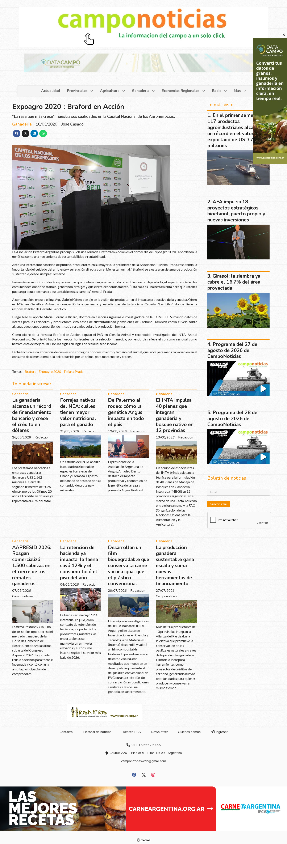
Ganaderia (140, 90)
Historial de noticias (97, 732)
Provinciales (77, 90)
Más (237, 90)
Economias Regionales (181, 90)
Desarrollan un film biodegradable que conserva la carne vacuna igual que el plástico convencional (128, 565)
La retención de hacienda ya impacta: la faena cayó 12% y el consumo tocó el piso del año (79, 562)
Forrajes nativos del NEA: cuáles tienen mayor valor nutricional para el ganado (78, 412)
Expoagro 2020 (50, 371)
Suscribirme (218, 504)
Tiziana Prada (73, 371)
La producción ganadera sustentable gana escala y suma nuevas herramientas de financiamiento (175, 565)
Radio (216, 90)
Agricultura (110, 90)
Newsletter (159, 732)
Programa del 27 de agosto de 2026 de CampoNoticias (232, 350)
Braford (30, 371)
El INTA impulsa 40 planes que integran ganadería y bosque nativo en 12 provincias (175, 415)
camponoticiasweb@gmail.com (143, 761)
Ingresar (221, 732)
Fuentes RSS (131, 732)
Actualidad (50, 90)
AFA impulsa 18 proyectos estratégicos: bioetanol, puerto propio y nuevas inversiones (236, 211)
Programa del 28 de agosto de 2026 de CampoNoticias (232, 418)
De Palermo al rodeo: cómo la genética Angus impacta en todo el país (126, 412)
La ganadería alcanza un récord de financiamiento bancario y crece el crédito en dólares (31, 415)
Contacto (66, 732)
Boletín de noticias (226, 478)
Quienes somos (189, 732)
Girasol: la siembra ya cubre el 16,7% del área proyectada (233, 282)
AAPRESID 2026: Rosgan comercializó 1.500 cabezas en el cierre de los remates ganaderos (31, 565)
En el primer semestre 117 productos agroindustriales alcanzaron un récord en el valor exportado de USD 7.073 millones (238, 130)
